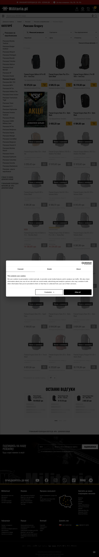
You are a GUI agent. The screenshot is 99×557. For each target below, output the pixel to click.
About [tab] (78, 269)
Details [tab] (49, 269)
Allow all (78, 292)
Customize (48, 292)
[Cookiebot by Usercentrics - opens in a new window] (83, 263)
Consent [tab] (20, 269)
